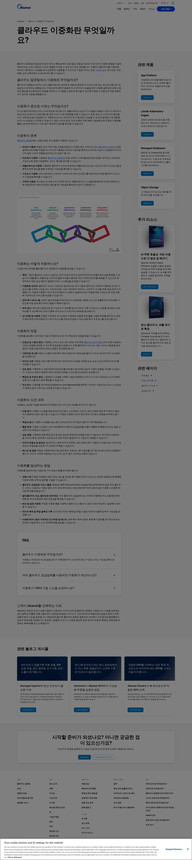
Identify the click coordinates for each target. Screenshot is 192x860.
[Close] (188, 849)
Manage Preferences (174, 849)
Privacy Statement (15, 857)
